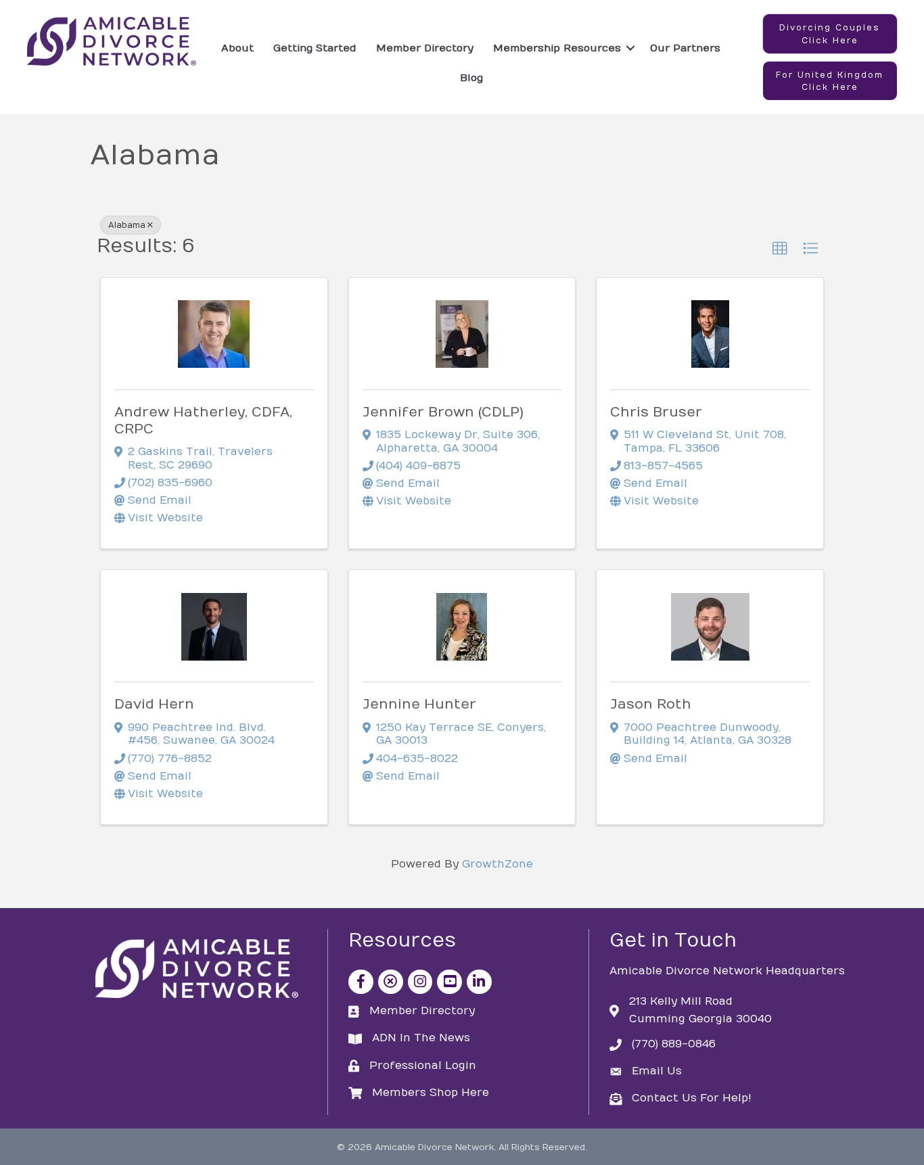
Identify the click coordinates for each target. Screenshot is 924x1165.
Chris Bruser (656, 412)
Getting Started (314, 48)
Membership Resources (557, 48)
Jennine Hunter (419, 704)
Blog (471, 78)
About (237, 48)
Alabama (126, 225)
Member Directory (424, 48)
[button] (830, 34)
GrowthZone (497, 864)
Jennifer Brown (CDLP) (443, 412)
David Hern (154, 704)
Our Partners (685, 48)
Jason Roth (650, 704)
